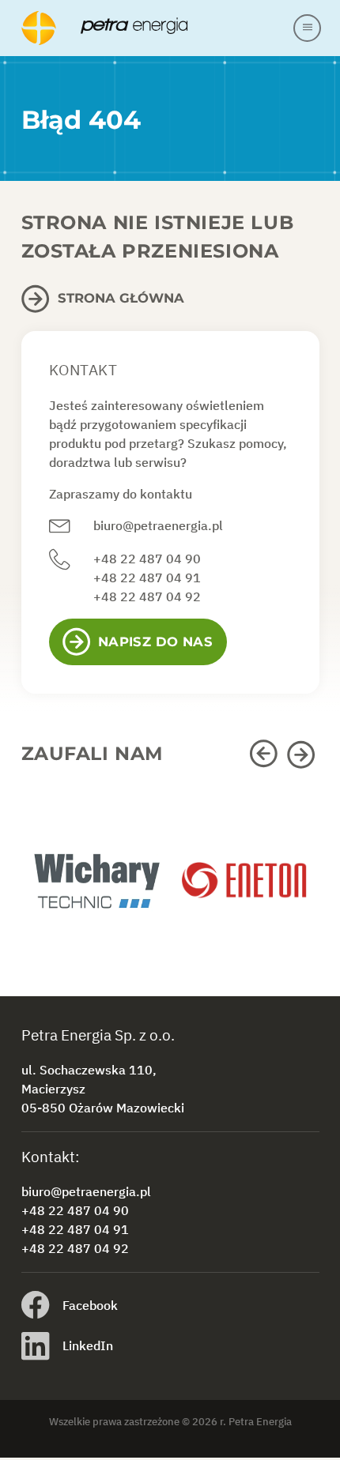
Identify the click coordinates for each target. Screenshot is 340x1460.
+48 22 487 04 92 (147, 596)
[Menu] (307, 28)
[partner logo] (96, 890)
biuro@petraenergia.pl (158, 525)
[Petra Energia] (156, 28)
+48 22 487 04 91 (147, 577)
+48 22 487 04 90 (147, 558)
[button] (266, 755)
